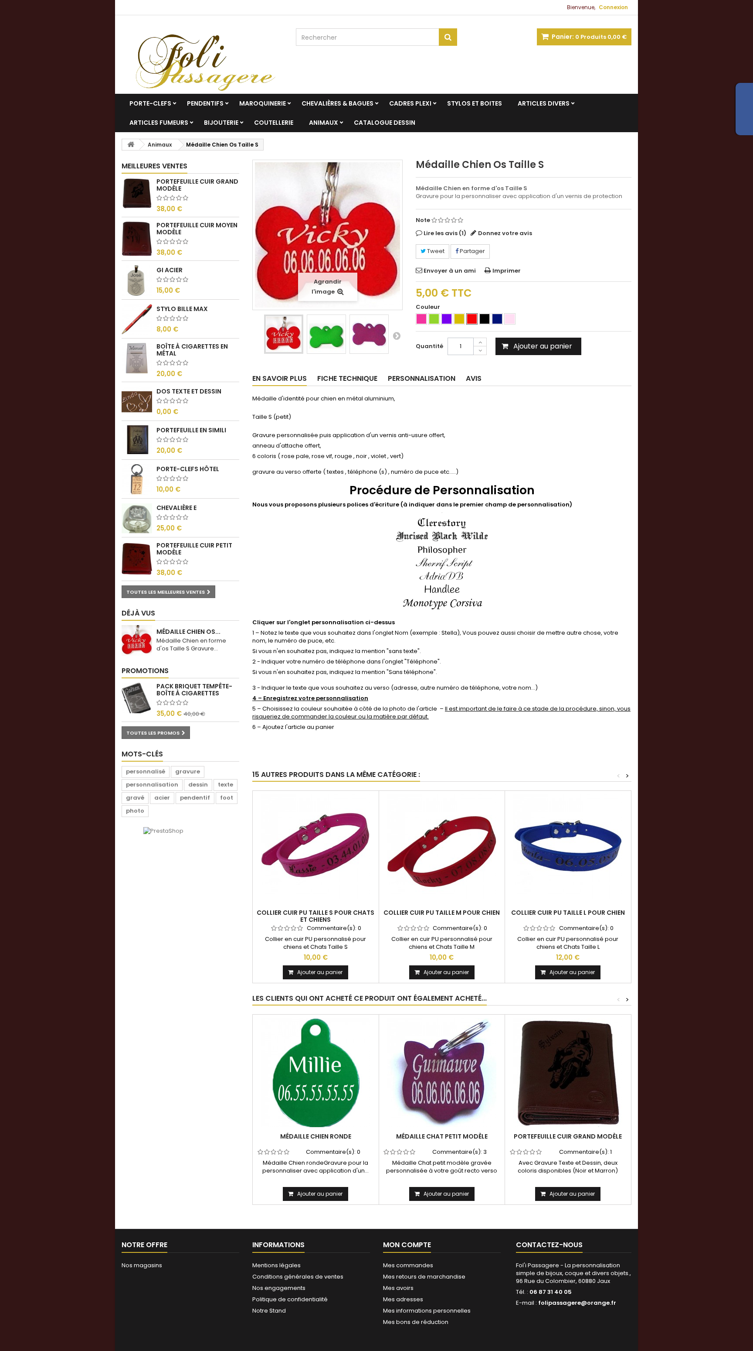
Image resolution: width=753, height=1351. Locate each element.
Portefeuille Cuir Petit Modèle (194, 549)
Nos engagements (278, 1288)
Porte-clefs (150, 103)
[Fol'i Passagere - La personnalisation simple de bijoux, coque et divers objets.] (202, 54)
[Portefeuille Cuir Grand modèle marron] (137, 193)
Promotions (145, 671)
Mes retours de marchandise (424, 1276)
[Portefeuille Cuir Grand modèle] (568, 1072)
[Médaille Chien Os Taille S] (284, 334)
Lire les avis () (445, 233)
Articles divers (544, 103)
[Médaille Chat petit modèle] (442, 1072)
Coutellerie (273, 122)
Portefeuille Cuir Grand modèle (197, 185)
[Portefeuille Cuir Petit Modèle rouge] (137, 559)
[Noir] (484, 319)
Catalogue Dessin (384, 122)
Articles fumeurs (158, 122)
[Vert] (434, 319)
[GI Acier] (137, 280)
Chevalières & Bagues (337, 103)
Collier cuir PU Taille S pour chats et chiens (315, 916)
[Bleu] (497, 319)
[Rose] (421, 319)
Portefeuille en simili (191, 430)
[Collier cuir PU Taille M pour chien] (442, 848)
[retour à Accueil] (130, 144)
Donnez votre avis (505, 233)
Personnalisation (421, 378)
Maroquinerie (262, 103)
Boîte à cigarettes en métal (192, 350)
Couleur (428, 307)
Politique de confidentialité (290, 1299)
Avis (474, 378)
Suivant (396, 335)
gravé (135, 797)
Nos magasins (142, 1265)
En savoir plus (279, 378)
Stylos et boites (474, 103)
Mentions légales (276, 1265)
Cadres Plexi (410, 103)
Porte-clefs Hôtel (187, 469)
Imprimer (506, 271)
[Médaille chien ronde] (315, 1072)
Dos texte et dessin (188, 391)
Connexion (613, 7)
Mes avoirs (398, 1288)
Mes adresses (403, 1299)
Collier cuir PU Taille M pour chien (441, 912)
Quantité (429, 346)
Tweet (435, 251)
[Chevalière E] (137, 518)
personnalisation (152, 784)
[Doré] (459, 319)
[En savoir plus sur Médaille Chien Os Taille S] (137, 640)
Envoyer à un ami (450, 271)
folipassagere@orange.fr (577, 1303)
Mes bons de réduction (415, 1322)
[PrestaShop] (163, 831)
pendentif (195, 797)
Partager (471, 251)
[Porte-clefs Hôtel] (137, 479)
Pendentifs (205, 103)
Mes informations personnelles (427, 1311)
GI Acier (169, 270)
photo (135, 811)
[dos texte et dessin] (137, 401)
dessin (198, 784)
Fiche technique (347, 378)
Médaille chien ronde (315, 1136)
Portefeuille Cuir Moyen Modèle (196, 228)
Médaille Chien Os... (188, 631)
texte (225, 784)
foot (226, 797)
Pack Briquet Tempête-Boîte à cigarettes (194, 690)
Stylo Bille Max (182, 308)
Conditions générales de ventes (297, 1276)
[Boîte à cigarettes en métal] (137, 358)
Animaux (323, 122)
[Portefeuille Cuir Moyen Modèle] (137, 239)
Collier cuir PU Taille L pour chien (568, 912)
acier (162, 797)
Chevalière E (176, 507)
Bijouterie (221, 122)
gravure (187, 771)
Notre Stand (269, 1311)
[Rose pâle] (510, 319)
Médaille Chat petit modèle (442, 1136)
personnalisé (145, 771)
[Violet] (446, 319)
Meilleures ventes (154, 166)
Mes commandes (408, 1265)
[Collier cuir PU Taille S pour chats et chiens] (315, 848)
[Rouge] (472, 319)
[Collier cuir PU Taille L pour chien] (568, 848)
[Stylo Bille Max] (137, 319)
